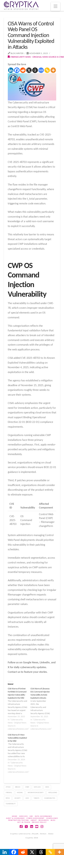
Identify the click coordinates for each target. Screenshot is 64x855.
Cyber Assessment (35, 818)
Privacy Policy (39, 822)
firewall (9, 793)
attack (8, 787)
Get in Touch (23, 822)
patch (8, 798)
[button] (55, 6)
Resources (44, 820)
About (34, 820)
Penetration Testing (18, 820)
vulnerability (11, 804)
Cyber (27, 787)
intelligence (52, 793)
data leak (37, 787)
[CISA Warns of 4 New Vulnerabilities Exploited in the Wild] (19, 753)
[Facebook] (17, 70)
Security (17, 798)
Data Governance (43, 816)
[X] (29, 70)
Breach (17, 787)
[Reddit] (23, 70)
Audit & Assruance (15, 818)
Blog (53, 820)
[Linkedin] (11, 70)
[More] (53, 70)
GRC (31, 816)
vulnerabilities (49, 798)
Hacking (20, 793)
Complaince (52, 818)
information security (35, 793)
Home (14, 816)
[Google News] (41, 70)
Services (23, 816)
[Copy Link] (47, 70)
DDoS (47, 787)
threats (36, 798)
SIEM (27, 798)
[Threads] (35, 70)
